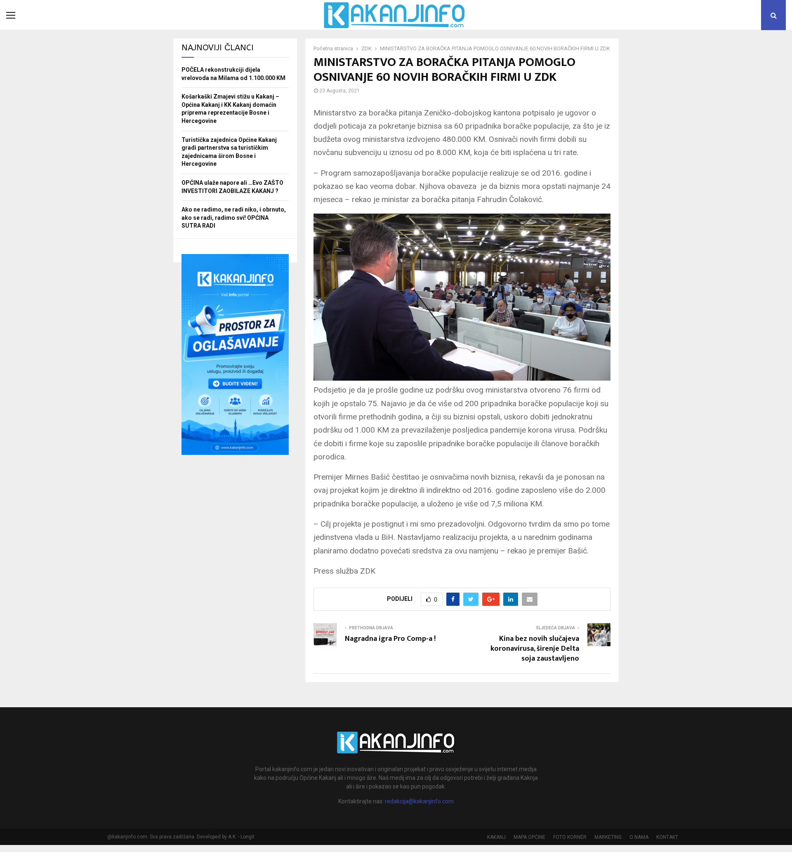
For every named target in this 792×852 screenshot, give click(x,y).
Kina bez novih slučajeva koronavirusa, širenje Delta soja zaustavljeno (534, 649)
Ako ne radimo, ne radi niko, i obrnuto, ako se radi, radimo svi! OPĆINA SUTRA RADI (234, 217)
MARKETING (608, 837)
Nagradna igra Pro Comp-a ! (390, 639)
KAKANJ (496, 837)
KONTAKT (667, 837)
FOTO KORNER (570, 837)
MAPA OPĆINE (529, 837)
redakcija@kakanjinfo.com (419, 801)
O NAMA (638, 837)
